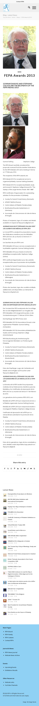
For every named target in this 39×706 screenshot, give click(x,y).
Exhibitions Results (11, 670)
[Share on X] (8, 468)
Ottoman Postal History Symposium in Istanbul (22, 554)
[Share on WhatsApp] (11, 468)
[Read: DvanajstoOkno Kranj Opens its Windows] (5, 495)
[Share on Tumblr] (21, 468)
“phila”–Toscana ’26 (13, 599)
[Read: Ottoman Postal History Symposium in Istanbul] (5, 555)
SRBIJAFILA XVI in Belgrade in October (19, 541)
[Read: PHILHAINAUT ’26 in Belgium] (5, 595)
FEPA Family (9, 634)
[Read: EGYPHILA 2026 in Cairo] (5, 568)
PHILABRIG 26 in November (16, 512)
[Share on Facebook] (4, 468)
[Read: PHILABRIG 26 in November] (5, 513)
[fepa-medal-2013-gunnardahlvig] (19, 47)
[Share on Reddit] (27, 468)
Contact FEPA (20, 1)
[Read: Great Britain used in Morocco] (5, 531)
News (19, 72)
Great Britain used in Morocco (17, 530)
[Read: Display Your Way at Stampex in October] (5, 508)
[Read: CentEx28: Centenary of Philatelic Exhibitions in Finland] (5, 519)
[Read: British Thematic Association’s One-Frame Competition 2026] (5, 560)
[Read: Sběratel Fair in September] (5, 590)
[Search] (28, 7)
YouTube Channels (11, 685)
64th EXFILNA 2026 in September (17, 535)
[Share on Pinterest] (14, 468)
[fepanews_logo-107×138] (16, 7)
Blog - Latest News (10, 15)
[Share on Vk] (24, 468)
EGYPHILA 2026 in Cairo (14, 566)
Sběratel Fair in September (16, 589)
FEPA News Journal (11, 652)
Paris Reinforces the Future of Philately (19, 612)
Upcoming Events (10, 667)
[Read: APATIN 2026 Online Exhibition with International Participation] (5, 500)
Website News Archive (12, 655)
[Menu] (33, 7)
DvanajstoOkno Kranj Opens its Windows (20, 494)
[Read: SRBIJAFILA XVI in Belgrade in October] (5, 542)
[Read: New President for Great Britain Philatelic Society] (5, 606)
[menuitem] (20, 1)
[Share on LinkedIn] (18, 468)
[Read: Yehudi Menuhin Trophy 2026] (5, 526)
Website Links (9, 682)
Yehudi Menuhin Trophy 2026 (16, 525)
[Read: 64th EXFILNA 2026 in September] (5, 537)
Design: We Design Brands (29, 702)
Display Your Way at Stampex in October (20, 506)
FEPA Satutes (9, 637)
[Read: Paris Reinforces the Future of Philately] (5, 613)
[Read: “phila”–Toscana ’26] (5, 601)
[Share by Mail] (31, 468)
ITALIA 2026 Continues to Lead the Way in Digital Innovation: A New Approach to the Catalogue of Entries (20, 574)
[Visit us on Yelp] (34, 468)
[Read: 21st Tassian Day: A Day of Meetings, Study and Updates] (5, 548)
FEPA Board (9, 632)
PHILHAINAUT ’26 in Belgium (16, 594)
